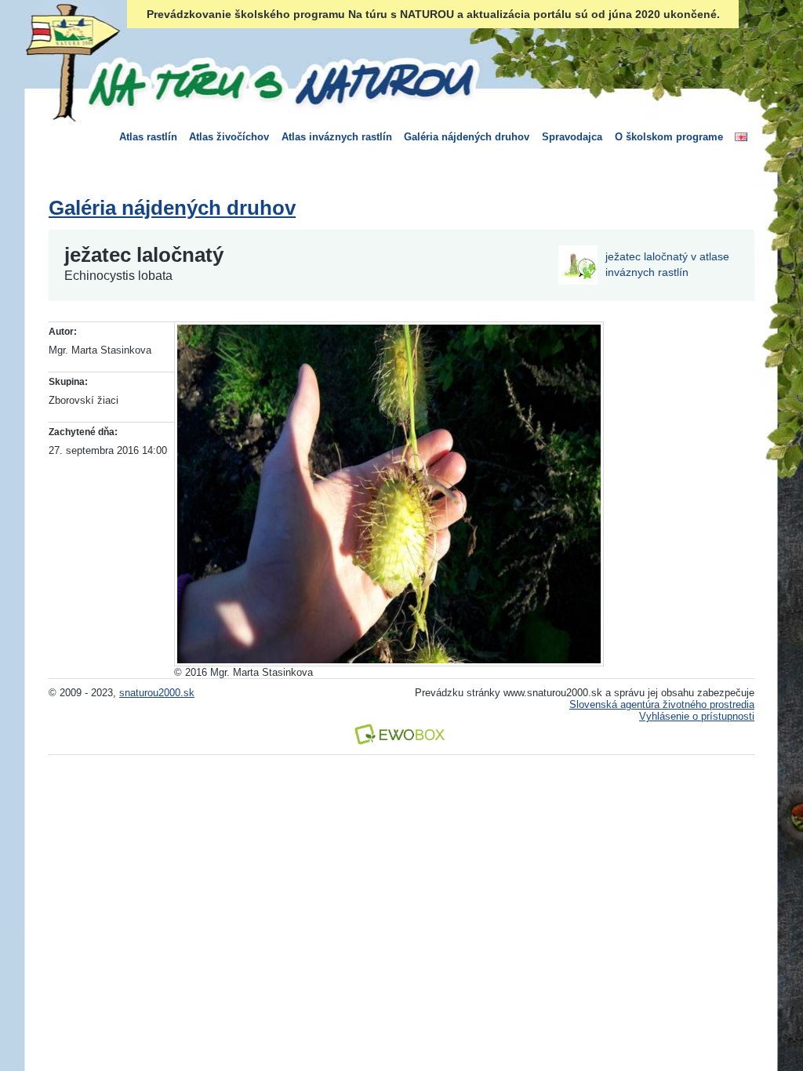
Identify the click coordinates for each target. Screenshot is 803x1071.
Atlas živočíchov (229, 137)
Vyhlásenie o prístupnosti (696, 716)
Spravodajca (572, 137)
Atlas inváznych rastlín (337, 137)
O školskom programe (669, 137)
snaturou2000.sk (156, 693)
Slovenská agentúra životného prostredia (661, 704)
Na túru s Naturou (280, 81)
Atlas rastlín (148, 137)
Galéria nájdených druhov (466, 137)
